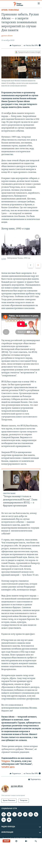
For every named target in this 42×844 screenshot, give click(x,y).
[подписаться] (9, 820)
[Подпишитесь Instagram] (30, 814)
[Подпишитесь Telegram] (25, 814)
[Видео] (26, 841)
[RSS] (36, 814)
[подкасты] (16, 841)
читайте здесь (8, 767)
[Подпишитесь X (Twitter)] (14, 814)
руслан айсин (7, 36)
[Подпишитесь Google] (3, 814)
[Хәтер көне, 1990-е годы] (21, 244)
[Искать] (35, 841)
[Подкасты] (3, 820)
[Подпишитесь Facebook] (9, 814)
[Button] (15, 45)
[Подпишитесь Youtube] (20, 814)
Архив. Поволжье (10, 10)
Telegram (5, 761)
